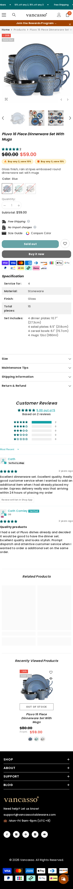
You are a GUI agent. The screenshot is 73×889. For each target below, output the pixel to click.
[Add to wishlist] (65, 243)
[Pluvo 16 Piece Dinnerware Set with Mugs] (37, 686)
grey (42, 739)
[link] (19, 634)
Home (6, 29)
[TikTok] (35, 834)
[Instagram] (16, 834)
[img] (8, 471)
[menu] (4, 15)
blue (30, 739)
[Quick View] (51, 678)
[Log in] (59, 15)
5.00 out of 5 (45, 410)
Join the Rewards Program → (36, 23)
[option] (36, 68)
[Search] (14, 15)
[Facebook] (7, 834)
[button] (61, 99)
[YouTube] (44, 834)
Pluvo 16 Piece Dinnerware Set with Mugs (36, 718)
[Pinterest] (25, 834)
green (36, 739)
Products (20, 29)
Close (70, 24)
